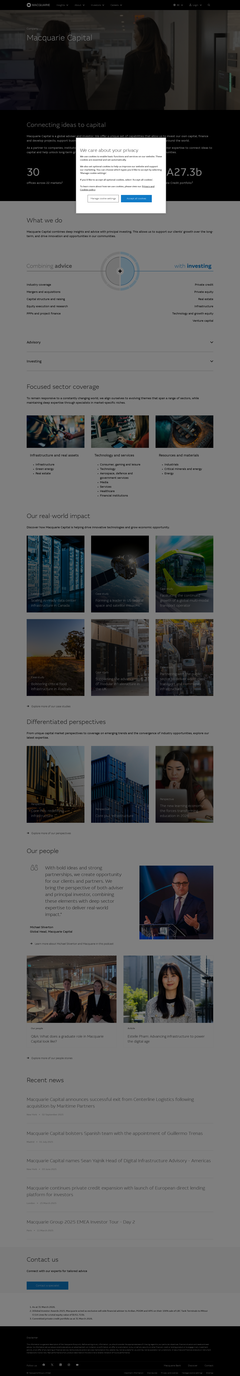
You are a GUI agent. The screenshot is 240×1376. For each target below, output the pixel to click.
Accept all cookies (136, 198)
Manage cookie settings (103, 198)
